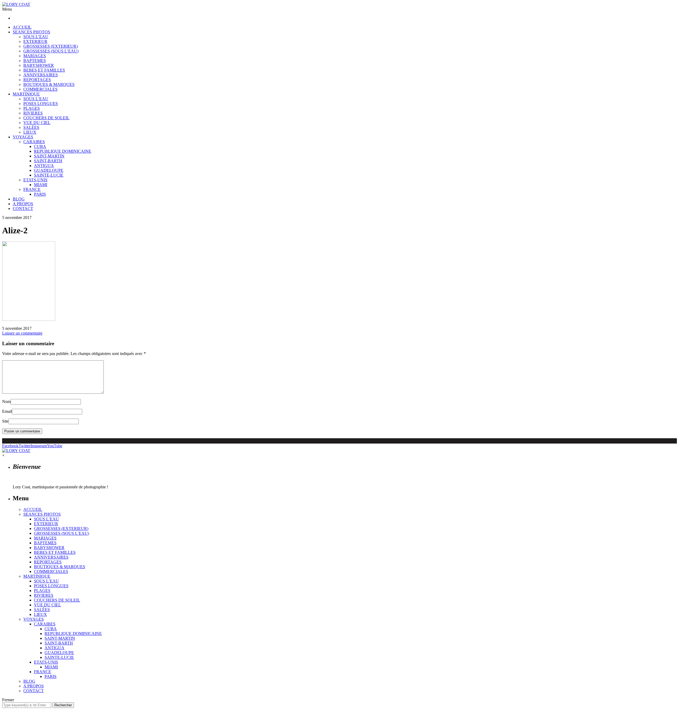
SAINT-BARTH (48, 161)
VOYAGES (23, 137)
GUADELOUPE (48, 170)
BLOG (19, 199)
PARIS (40, 194)
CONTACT (23, 208)
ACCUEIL (22, 27)
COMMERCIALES (40, 89)
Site (5, 421)
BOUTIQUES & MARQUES (49, 84)
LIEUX (29, 132)
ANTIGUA (44, 165)
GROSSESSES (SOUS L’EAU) (51, 51)
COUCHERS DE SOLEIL (46, 118)
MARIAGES (34, 56)
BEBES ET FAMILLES (44, 70)
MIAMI (40, 184)
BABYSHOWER (38, 65)
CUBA (40, 146)
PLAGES (31, 108)
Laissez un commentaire (22, 333)
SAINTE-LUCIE (48, 175)
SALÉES (31, 127)
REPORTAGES (37, 79)
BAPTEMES (34, 60)
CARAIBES (34, 141)
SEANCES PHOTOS (31, 32)
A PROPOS (23, 203)
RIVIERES (33, 113)
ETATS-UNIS (35, 180)
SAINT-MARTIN (49, 156)
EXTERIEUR (35, 41)
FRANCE (32, 189)
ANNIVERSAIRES (40, 75)
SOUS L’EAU (35, 36)
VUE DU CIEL (36, 122)
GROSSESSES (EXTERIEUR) (50, 46)
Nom (6, 401)
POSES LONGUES (40, 103)
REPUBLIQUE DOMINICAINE (62, 151)
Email (7, 411)
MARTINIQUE (26, 94)
